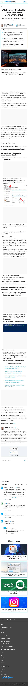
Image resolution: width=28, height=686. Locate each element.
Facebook (7, 619)
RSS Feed (3, 669)
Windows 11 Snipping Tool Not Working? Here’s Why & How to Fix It (14, 557)
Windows (3, 663)
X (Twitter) (10, 619)
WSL (14, 423)
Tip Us (2, 632)
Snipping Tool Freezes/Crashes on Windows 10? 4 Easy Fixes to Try (14, 575)
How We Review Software (7, 646)
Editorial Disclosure (5, 641)
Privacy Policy (4, 674)
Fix (1, 6)
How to (2, 658)
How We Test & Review (6, 644)
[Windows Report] (10, 2)
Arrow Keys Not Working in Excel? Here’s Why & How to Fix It (14, 592)
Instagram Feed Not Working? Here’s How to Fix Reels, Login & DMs (14, 610)
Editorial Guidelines (5, 638)
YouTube (14, 619)
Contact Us (3, 630)
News (2, 652)
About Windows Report (6, 627)
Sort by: (17, 484)
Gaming (2, 660)
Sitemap (3, 672)
